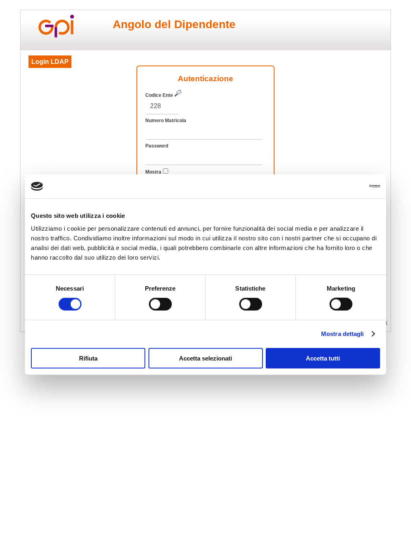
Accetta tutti (323, 357)
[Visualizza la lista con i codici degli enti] (177, 94)
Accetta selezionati (205, 357)
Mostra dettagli (342, 333)
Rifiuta (88, 357)
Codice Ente (159, 95)
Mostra (153, 172)
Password (156, 146)
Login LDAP (50, 61)
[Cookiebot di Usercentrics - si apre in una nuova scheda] (345, 186)
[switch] (160, 304)
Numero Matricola (165, 120)
